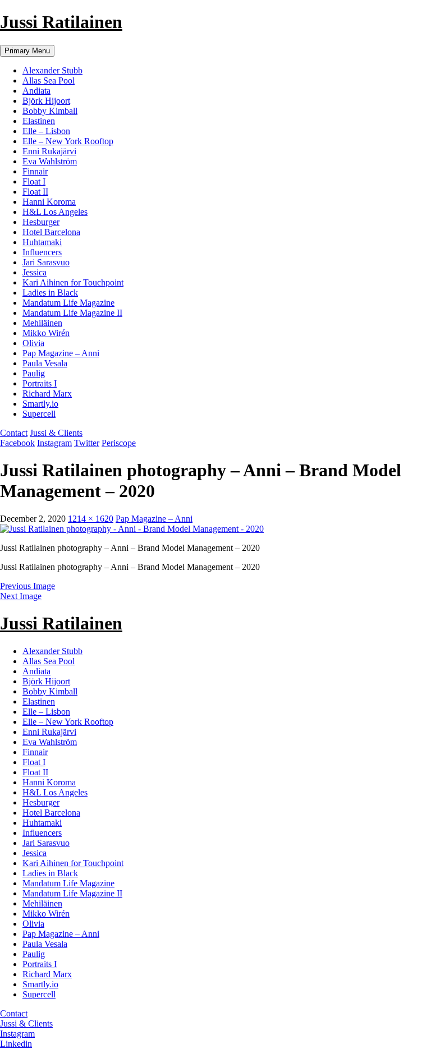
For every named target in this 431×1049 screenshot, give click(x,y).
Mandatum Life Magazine (68, 302)
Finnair (35, 171)
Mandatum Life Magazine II (72, 313)
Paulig (33, 373)
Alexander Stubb (52, 70)
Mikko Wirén (46, 333)
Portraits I (39, 383)
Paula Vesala (44, 363)
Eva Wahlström (49, 161)
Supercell (39, 413)
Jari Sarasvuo (46, 262)
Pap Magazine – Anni (60, 353)
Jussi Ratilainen (61, 22)
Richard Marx (47, 393)
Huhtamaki (42, 242)
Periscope (119, 443)
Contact (13, 433)
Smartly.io (40, 403)
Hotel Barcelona (51, 232)
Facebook (17, 443)
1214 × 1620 (90, 518)
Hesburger (40, 222)
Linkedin (16, 1043)
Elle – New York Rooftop (67, 141)
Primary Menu (27, 51)
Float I (33, 181)
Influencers (42, 252)
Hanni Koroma (49, 201)
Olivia (33, 343)
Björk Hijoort (46, 100)
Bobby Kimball (49, 111)
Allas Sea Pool (48, 80)
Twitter (86, 443)
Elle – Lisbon (46, 131)
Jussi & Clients (56, 433)
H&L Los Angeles (55, 212)
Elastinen (38, 121)
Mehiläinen (42, 323)
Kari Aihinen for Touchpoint (72, 282)
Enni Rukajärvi (49, 151)
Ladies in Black (50, 292)
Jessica (34, 272)
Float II (35, 191)
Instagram (54, 443)
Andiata (36, 90)
